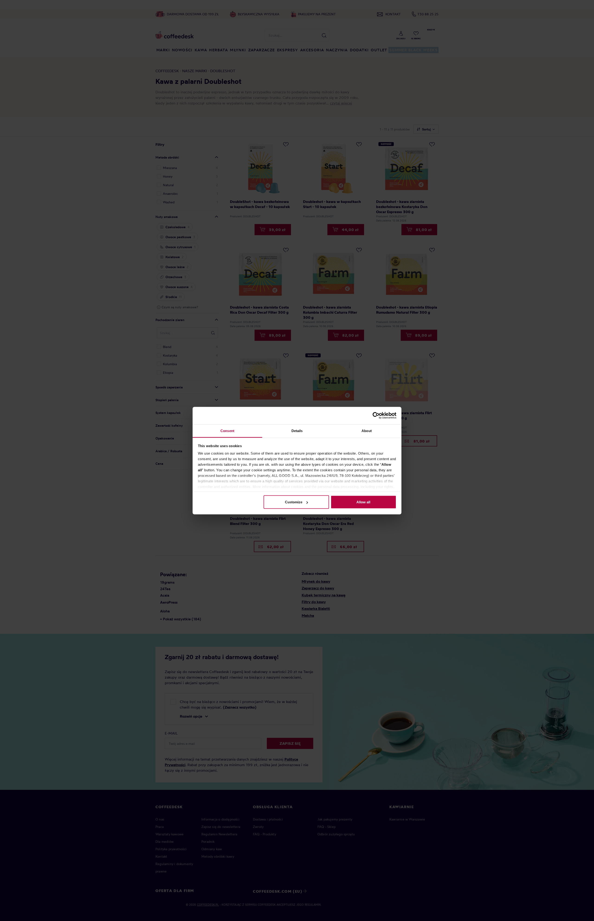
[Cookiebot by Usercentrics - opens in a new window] (376, 415)
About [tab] (367, 431)
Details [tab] (297, 431)
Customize (293, 502)
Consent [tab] (227, 431)
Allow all (363, 502)
